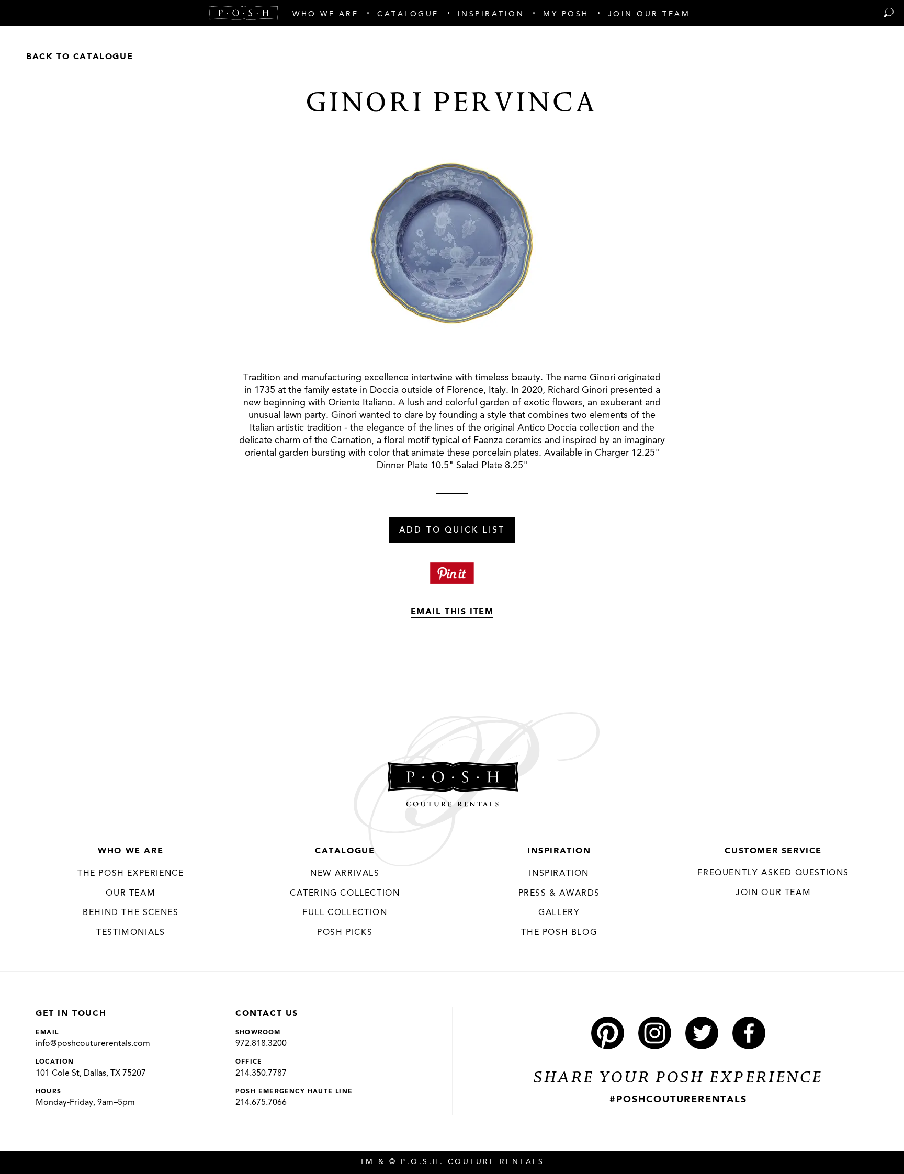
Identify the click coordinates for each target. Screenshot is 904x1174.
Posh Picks (344, 933)
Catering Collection (345, 893)
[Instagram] (654, 1033)
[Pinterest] (607, 1033)
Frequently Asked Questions (773, 873)
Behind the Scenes (130, 913)
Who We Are (130, 851)
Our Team (130, 893)
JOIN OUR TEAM (773, 893)
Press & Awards (559, 893)
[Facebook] (748, 1033)
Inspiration (559, 851)
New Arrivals (344, 874)
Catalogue (345, 851)
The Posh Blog (559, 933)
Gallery (559, 913)
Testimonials (130, 933)
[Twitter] (701, 1033)
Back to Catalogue (79, 57)
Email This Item (452, 612)
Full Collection (344, 913)
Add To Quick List (452, 530)
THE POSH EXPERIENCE (130, 874)
